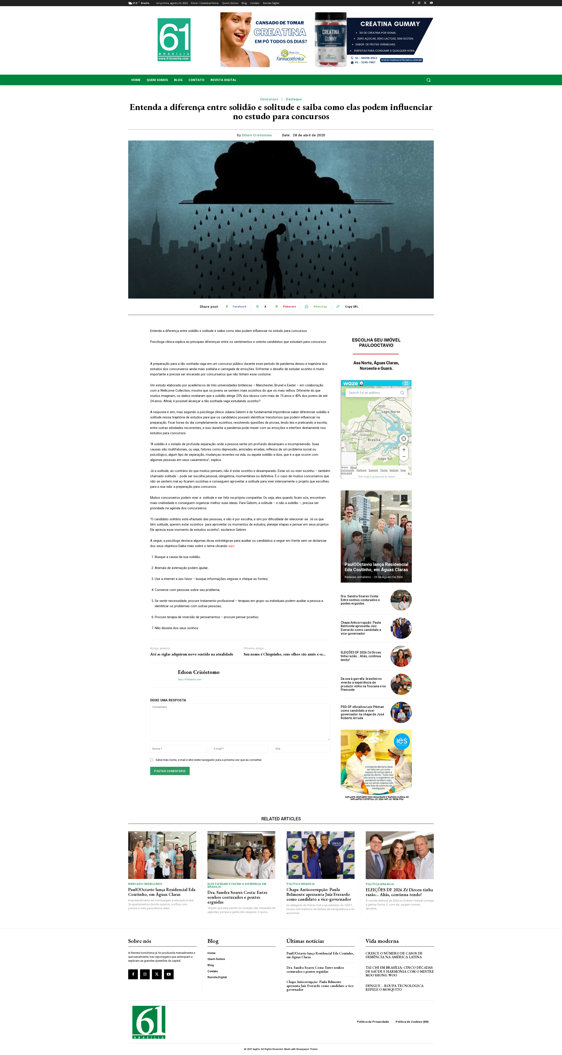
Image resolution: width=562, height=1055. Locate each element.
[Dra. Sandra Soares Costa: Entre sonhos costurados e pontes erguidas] (401, 599)
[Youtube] (431, 3)
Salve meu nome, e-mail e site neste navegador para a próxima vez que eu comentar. (209, 760)
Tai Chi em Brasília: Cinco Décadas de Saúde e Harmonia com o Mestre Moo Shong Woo (400, 971)
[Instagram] (419, 3)
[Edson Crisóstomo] (160, 675)
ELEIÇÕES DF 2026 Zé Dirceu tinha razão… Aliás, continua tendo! (361, 656)
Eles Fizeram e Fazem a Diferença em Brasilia (237, 885)
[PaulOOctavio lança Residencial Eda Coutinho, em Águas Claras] (376, 536)
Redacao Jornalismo (358, 577)
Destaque (294, 99)
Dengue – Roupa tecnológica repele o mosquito (394, 987)
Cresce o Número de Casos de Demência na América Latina (394, 955)
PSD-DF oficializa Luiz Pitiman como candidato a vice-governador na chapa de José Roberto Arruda (362, 712)
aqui (231, 546)
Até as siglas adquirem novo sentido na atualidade (191, 654)
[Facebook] (413, 3)
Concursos (269, 99)
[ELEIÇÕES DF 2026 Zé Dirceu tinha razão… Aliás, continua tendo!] (401, 656)
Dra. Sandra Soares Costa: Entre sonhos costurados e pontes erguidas (360, 599)
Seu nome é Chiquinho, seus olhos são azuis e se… (285, 654)
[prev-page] (396, 498)
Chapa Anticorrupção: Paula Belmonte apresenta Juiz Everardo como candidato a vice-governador (361, 628)
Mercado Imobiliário (145, 883)
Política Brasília (300, 883)
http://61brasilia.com (189, 679)
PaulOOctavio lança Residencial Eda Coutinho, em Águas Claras (376, 567)
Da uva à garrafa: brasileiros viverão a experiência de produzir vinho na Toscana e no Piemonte (363, 684)
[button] (399, 80)
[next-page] (404, 498)
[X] (425, 3)
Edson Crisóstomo (257, 135)
